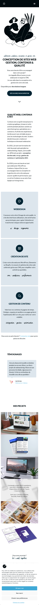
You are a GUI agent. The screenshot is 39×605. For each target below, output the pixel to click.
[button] (34, 3)
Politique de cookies (18, 602)
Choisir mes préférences (19, 598)
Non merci (19, 593)
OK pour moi (20, 588)
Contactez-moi (25, 336)
